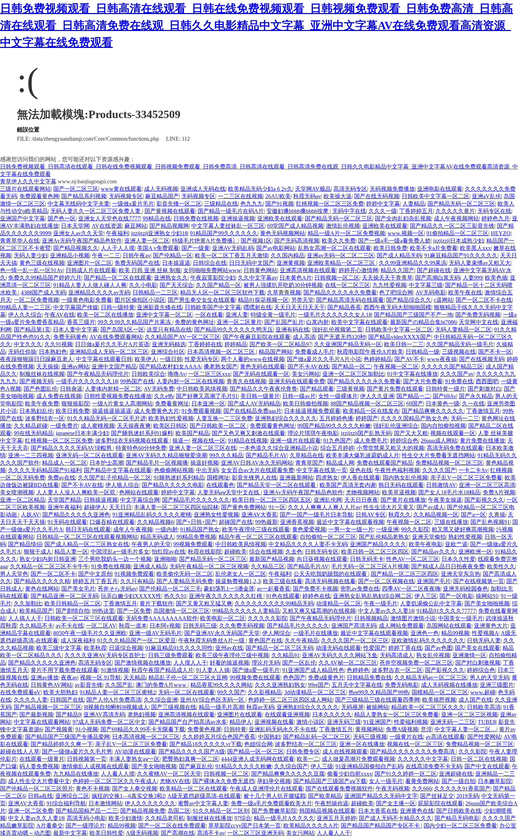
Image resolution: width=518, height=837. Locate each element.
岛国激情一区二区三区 (181, 611)
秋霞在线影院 (205, 552)
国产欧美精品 (325, 796)
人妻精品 (413, 204)
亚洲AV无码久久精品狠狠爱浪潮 (166, 455)
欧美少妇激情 (125, 818)
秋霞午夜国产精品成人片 (162, 670)
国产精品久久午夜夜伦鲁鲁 (263, 389)
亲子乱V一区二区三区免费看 (466, 478)
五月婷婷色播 (336, 418)
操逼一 (180, 441)
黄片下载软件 (156, 603)
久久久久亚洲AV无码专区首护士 (105, 655)
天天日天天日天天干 (299, 307)
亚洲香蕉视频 (297, 522)
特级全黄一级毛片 (273, 315)
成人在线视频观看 (345, 751)
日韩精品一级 (422, 352)
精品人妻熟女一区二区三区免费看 (396, 714)
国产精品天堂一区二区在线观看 (277, 485)
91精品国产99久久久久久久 (224, 233)
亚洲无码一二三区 (452, 722)
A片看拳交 (49, 826)
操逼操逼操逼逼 (111, 411)
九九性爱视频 (389, 285)
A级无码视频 (142, 833)
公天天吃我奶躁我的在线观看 (331, 574)
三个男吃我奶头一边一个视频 (115, 559)
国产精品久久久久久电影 (173, 485)
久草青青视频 (284, 292)
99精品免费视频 (196, 537)
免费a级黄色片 (326, 677)
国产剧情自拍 (73, 611)
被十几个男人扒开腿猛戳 (274, 796)
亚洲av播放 (44, 677)
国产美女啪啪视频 (487, 603)
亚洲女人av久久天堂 (78, 233)
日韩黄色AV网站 (51, 685)
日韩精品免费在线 (369, 677)
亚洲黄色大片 (491, 626)
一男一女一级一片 (351, 529)
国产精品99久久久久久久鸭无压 (233, 329)
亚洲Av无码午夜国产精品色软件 (82, 241)
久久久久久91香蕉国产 (462, 789)
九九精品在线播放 (75, 774)
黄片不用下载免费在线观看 (64, 670)
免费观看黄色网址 (272, 426)
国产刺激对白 (484, 389)
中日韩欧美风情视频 (202, 389)
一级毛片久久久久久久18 (87, 381)
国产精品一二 (413, 396)
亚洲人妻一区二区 (146, 241)
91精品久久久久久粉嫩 (243, 766)
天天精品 (134, 677)
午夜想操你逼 (332, 803)
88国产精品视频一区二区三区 (367, 404)
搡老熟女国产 (221, 366)
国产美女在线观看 (477, 648)
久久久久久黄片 (455, 211)
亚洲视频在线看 (274, 722)
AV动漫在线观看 (135, 751)
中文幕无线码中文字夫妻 (79, 204)
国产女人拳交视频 (134, 789)
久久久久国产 (439, 470)
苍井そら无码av (117, 589)
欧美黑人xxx (475, 248)
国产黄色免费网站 (243, 507)
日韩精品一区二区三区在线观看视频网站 (87, 537)
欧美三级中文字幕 (58, 648)
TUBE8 (487, 722)
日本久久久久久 (332, 714)
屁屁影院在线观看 (440, 803)
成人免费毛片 (371, 441)
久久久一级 (383, 211)
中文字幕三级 (426, 285)
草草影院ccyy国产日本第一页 (244, 826)
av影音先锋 (89, 685)
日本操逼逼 (176, 263)
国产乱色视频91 (490, 522)
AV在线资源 (107, 226)
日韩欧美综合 (148, 374)
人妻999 (472, 278)
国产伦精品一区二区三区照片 (36, 789)
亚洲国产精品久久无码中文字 (381, 796)
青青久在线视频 (246, 381)
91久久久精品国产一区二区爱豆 (136, 640)
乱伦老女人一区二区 (240, 574)
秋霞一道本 (133, 626)
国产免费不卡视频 (315, 589)
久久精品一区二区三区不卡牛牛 (49, 566)
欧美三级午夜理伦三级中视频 (232, 655)
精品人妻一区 (71, 552)
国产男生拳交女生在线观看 (201, 300)
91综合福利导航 (66, 803)
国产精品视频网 (169, 226)
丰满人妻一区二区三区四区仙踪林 (176, 507)
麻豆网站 (135, 226)
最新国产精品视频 (271, 559)
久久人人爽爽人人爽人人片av (324, 507)
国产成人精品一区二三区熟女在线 (86, 544)
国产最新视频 (36, 714)
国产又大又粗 (411, 433)
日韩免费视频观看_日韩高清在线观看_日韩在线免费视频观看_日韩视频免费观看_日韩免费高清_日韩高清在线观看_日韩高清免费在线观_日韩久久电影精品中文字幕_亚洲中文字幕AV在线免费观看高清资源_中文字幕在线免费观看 (256, 25)
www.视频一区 (406, 233)
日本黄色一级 (443, 404)
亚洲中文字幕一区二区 (164, 315)
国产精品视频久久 (75, 248)
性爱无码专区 (201, 359)
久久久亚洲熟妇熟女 (280, 685)
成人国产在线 (475, 700)
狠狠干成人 (38, 552)
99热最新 (266, 522)
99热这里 (103, 611)
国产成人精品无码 (399, 255)
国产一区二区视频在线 (386, 581)
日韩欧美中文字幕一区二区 (435, 196)
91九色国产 (337, 441)
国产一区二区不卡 (53, 574)
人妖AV (30, 515)
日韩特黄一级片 (445, 389)
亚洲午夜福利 (64, 507)
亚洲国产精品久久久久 (378, 544)
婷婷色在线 (316, 596)
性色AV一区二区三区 (412, 559)
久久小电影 (143, 285)
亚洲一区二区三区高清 (487, 485)
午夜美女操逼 (445, 500)
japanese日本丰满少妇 (82, 433)
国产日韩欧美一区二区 (218, 426)
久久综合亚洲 (161, 700)
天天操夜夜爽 (134, 426)
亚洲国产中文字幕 (22, 218)
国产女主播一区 (395, 803)
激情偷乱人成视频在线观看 (95, 766)
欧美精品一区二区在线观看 (193, 789)
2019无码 (467, 796)
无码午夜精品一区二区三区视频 (208, 566)
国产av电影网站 (275, 248)
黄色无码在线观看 (262, 366)
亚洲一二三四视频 (30, 455)
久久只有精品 (137, 581)
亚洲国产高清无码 (353, 626)
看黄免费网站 (422, 781)
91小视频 (86, 729)
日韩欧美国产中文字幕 (213, 307)
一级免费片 (64, 426)
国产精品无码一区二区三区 (461, 204)
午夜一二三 (106, 255)
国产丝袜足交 (437, 796)
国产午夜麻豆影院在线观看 (256, 337)
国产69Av (444, 396)
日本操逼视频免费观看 (312, 411)
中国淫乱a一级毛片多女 (120, 552)
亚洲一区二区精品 (22, 500)
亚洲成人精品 (150, 566)
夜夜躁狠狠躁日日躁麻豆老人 (36, 359)
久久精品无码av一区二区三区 (430, 677)
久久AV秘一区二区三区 (348, 663)
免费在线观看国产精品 (385, 463)
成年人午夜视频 (133, 529)
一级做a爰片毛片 (133, 204)
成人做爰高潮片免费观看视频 (358, 759)
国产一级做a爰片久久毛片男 (77, 751)
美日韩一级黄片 (260, 396)
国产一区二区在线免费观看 (172, 826)
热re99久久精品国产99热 (379, 692)
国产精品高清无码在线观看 (350, 300)
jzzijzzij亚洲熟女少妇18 (159, 233)
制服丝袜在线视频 (41, 374)
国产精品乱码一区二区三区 (317, 737)
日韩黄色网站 (260, 270)
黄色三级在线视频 (41, 263)
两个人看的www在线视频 (252, 359)
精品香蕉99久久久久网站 (221, 685)
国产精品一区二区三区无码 (279, 648)
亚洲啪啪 (165, 559)
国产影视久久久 (484, 500)
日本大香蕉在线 (377, 811)
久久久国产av (457, 374)
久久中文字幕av (257, 278)
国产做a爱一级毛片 (256, 670)
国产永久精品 (476, 396)
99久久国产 (231, 692)
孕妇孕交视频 (274, 781)
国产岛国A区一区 (122, 329)
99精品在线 (157, 218)
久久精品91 (285, 655)
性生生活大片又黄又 (388, 507)
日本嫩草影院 (495, 781)
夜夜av (69, 677)
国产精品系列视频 (83, 196)
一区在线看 (209, 315)
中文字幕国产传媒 (75, 307)
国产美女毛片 (78, 589)
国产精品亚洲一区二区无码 (64, 596)
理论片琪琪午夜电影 (313, 433)
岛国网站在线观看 (448, 626)
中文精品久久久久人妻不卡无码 (308, 544)
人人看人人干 (334, 833)
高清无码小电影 (86, 818)
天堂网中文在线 (478, 322)
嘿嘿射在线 (257, 307)
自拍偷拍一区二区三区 (328, 537)
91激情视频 (115, 670)
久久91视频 (58, 344)
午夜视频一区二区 (396, 366)
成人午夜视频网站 (456, 218)
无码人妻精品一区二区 (463, 329)
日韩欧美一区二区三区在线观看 (83, 618)
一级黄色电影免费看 (86, 300)
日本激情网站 (105, 803)
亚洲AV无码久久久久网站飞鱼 (339, 655)
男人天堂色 (14, 574)
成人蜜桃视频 (98, 426)
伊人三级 (321, 766)
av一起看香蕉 (273, 589)
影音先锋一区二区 (179, 204)
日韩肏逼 (71, 389)
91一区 (277, 507)
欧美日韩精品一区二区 (72, 603)
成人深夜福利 (77, 640)
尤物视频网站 (363, 492)
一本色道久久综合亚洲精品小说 (278, 448)
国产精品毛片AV (266, 455)
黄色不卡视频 (93, 789)
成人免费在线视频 (58, 396)
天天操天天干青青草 (387, 278)
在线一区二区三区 (347, 285)
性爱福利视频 (411, 722)
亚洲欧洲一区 (475, 552)
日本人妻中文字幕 (75, 329)
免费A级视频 (402, 729)
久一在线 (473, 404)
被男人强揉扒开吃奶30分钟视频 (282, 285)
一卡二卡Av (473, 470)
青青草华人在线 (19, 241)
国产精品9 (68, 714)
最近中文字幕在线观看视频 (350, 522)
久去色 (293, 552)
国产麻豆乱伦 (196, 766)
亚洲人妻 (237, 315)
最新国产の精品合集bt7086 (423, 322)
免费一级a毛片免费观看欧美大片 (271, 803)
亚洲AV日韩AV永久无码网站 (257, 463)
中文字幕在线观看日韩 (104, 359)
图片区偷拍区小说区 (140, 300)
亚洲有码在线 (292, 329)
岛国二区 (179, 811)
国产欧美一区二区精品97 (280, 344)
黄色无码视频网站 (282, 233)
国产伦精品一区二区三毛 (170, 589)
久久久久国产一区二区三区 (355, 640)
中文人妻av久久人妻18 (386, 611)
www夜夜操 (442, 359)
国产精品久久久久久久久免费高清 (413, 751)
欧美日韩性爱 (106, 833)
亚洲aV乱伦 (486, 196)
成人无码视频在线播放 (449, 685)
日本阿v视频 (164, 626)
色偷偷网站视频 (173, 470)
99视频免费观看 (193, 544)
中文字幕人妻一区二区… (465, 729)
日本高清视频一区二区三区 (221, 352)
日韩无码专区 (322, 552)
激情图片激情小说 (413, 618)
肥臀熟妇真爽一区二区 (190, 759)
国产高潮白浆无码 (437, 278)
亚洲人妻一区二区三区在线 (202, 448)
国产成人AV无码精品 (254, 404)
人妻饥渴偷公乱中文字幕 (431, 603)
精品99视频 (455, 633)
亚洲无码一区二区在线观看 (89, 455)
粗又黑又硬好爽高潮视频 (463, 529)
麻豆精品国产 (162, 196)
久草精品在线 (306, 455)
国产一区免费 (134, 611)
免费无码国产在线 (137, 263)
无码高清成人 (397, 655)
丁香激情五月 (483, 411)
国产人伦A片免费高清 (113, 700)
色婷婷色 (358, 670)
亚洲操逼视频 (238, 218)
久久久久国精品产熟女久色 (414, 418)
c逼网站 (443, 300)
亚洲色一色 (425, 633)
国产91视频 (279, 204)
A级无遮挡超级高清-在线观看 (204, 796)
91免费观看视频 (201, 411)
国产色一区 (62, 218)
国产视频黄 (59, 729)
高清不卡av (211, 833)
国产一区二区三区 (75, 189)
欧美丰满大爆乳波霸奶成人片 (362, 455)
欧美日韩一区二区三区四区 (375, 552)
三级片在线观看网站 (25, 189)
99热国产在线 (137, 381)
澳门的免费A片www (162, 685)
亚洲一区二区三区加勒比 (353, 374)
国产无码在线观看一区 (261, 374)
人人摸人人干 (190, 663)
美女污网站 (306, 374)
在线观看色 (220, 485)
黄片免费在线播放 (482, 441)
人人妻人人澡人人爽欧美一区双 (76, 492)
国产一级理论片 (85, 826)
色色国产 (294, 677)
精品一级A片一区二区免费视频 (346, 233)
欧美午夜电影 (426, 544)
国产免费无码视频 (477, 315)
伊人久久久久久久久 (150, 803)
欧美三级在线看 (282, 581)
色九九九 (251, 204)
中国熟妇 (269, 737)
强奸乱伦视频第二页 (337, 329)
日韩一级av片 (299, 396)
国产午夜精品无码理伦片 (98, 374)
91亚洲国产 (377, 722)
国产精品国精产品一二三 (87, 811)
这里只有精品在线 (169, 329)
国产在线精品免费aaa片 (252, 411)
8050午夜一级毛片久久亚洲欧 (90, 633)
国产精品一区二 (351, 366)
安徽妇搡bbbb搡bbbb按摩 (298, 211)
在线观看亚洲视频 (287, 714)
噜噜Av (177, 374)
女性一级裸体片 (338, 396)
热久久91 (175, 596)
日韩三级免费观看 (170, 655)
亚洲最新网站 (296, 478)
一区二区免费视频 (36, 300)
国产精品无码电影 (457, 818)
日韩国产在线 (67, 700)
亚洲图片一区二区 (89, 263)
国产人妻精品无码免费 (184, 581)
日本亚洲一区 (208, 404)
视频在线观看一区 (452, 433)
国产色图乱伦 (40, 389)
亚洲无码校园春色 (465, 589)
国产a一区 (473, 515)
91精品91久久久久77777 (446, 611)
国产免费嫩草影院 (274, 811)
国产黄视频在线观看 (169, 211)
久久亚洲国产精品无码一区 (348, 344)
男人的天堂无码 (489, 677)
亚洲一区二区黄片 (239, 322)
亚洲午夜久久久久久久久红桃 (226, 596)
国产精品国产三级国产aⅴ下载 (329, 781)
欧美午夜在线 (465, 292)
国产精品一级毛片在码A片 (231, 211)
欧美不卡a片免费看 (433, 248)
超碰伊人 (95, 507)
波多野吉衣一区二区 (397, 670)
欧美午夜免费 (42, 404)
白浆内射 (317, 322)
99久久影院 (415, 529)
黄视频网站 (369, 729)
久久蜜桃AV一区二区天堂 (169, 774)
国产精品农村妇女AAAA (170, 366)
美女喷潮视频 (17, 492)
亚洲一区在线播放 (361, 744)
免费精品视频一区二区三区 (449, 463)
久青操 (496, 515)
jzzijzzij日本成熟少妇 (458, 241)
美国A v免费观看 (158, 248)
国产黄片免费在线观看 (395, 389)
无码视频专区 (126, 196)
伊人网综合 (276, 633)
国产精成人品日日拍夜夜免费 (448, 566)
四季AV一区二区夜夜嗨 (411, 589)
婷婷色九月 (495, 218)
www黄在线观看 (121, 189)
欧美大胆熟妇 (60, 692)
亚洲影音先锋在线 (159, 307)
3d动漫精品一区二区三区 (315, 692)
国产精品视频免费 (142, 811)
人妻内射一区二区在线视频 (190, 381)
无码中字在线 (349, 211)
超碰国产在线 (236, 522)
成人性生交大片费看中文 (39, 781)
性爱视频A (485, 633)
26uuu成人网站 (439, 441)
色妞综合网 (258, 744)
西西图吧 (487, 381)
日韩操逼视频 (101, 500)
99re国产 (318, 685)
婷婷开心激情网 (358, 270)
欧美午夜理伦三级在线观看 (256, 529)
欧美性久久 (501, 566)
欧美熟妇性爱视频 (170, 418)
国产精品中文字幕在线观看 (118, 470)
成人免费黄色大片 (156, 411)
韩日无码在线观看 (401, 485)
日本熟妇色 (53, 352)
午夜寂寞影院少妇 (212, 278)
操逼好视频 (204, 463)
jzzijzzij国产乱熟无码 (366, 433)
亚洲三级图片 (497, 685)
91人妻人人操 (213, 670)
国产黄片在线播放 (403, 500)
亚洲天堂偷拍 (429, 537)
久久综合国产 (291, 766)
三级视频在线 (459, 352)
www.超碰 (482, 692)
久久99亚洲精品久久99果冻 (412, 263)
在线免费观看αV (20, 692)
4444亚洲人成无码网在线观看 (257, 759)
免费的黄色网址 (194, 322)
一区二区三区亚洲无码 (255, 833)
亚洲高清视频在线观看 (308, 270)
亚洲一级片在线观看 (295, 441)
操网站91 (487, 596)
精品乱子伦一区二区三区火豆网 (187, 677)
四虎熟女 (327, 478)
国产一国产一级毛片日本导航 (316, 515)
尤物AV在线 (175, 781)
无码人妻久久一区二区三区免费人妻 (96, 211)
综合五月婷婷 (337, 448)
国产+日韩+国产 (196, 522)
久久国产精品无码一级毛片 (460, 344)
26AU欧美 (278, 196)
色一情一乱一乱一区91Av (31, 270)
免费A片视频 (499, 492)
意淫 (426, 729)
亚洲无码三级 (344, 722)
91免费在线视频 (111, 566)
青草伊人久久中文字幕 (28, 181)
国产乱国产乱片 (284, 322)
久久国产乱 (119, 685)
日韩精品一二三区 (155, 292)
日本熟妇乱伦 (36, 411)
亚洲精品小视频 (70, 255)
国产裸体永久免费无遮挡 (223, 781)
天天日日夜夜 (361, 500)
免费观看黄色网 (39, 196)
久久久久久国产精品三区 (452, 366)
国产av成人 (430, 507)
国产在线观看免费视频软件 (339, 789)
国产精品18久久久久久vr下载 (205, 744)
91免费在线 (459, 381)
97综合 (242, 818)
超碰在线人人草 (19, 751)
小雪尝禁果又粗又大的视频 (390, 448)
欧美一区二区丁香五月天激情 (231, 255)
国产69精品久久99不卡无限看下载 (142, 729)
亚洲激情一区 (469, 655)
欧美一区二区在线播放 (105, 315)
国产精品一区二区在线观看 (118, 278)
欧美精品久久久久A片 (310, 826)
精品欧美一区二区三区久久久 (427, 707)
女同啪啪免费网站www (212, 270)
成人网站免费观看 (401, 626)
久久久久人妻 (31, 700)
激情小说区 (310, 722)
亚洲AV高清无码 (104, 714)
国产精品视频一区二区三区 (47, 707)
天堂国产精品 (64, 500)
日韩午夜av (136, 255)
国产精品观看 (317, 389)
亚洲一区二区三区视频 (469, 714)
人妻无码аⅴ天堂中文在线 (229, 492)
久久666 (422, 789)
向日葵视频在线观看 (322, 559)
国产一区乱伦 (299, 663)
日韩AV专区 (371, 515)
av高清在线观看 (445, 737)
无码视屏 (352, 707)
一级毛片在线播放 (315, 633)
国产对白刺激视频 (477, 663)
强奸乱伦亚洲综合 (395, 426)
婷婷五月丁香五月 (95, 581)
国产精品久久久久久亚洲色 (76, 515)
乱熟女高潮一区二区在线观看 (334, 248)
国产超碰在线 (434, 270)
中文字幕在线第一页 (321, 470)
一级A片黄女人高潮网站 (122, 404)
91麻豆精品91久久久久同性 (179, 648)
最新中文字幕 (70, 833)
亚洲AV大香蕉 (259, 515)
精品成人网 (340, 463)
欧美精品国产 (36, 611)
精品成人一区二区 (64, 463)
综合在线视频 (266, 552)
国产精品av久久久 (433, 552)
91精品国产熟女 (200, 529)
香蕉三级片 (81, 322)
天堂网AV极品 (313, 189)
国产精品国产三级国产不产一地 (413, 315)
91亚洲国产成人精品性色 (313, 670)
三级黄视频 (350, 389)
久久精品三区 (268, 566)
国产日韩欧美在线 (458, 811)
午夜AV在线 (59, 315)
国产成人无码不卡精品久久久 (395, 818)
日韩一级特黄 (118, 307)
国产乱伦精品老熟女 (384, 537)
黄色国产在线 (265, 640)
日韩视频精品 (371, 618)
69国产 (414, 404)
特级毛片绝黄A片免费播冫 (205, 241)
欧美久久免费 (339, 241)
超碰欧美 (235, 552)
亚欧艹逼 (456, 544)
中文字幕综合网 (140, 500)
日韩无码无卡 (367, 559)
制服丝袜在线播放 (209, 818)
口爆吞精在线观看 (112, 522)
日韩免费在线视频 (195, 218)
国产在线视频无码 (481, 359)
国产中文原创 (95, 574)
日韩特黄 (235, 729)
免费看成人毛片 (314, 352)
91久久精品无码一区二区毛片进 (106, 418)
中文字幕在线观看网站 (42, 722)
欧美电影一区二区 (222, 618)
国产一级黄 (195, 248)
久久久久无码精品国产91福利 (44, 470)
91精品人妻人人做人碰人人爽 (90, 285)
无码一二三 (465, 418)
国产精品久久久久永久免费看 (340, 292)
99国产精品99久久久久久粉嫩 (334, 426)
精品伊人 (240, 722)
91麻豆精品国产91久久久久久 (461, 255)
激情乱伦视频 (343, 226)
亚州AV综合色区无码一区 (213, 700)
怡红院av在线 (168, 552)
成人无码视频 (161, 189)
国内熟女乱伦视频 (405, 478)
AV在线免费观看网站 (116, 337)
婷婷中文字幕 (383, 204)
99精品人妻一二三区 (25, 307)
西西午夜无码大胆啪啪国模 (397, 307)
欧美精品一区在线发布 (371, 411)
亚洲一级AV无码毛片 (155, 633)
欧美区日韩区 (170, 426)
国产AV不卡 (409, 359)
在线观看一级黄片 (41, 759)
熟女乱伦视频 (433, 655)
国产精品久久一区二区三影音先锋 (452, 226)
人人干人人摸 (118, 248)
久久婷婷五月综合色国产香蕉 (218, 737)
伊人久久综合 (25, 315)
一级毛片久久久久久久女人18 (334, 315)
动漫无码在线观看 (338, 648)
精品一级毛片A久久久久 (284, 818)
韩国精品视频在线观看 (327, 811)
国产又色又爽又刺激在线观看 (248, 433)
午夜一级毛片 (380, 603)
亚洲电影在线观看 (439, 189)
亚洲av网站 (75, 366)
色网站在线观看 (139, 492)
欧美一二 (308, 759)
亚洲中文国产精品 (114, 366)
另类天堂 (302, 300)
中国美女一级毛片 (460, 618)
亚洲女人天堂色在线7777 (109, 218)
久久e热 (163, 396)
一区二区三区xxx (209, 374)
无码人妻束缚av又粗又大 (480, 263)
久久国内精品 (287, 255)
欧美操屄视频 (439, 700)
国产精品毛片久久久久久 (298, 626)
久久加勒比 (28, 603)
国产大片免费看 (423, 381)
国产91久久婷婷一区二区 (406, 774)
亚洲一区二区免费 (30, 811)
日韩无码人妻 (484, 640)
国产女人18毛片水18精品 (449, 492)
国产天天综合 (176, 285)
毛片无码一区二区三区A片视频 (370, 566)
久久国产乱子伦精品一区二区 (114, 478)
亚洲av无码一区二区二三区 (340, 255)
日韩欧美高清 (484, 707)
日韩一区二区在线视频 (479, 759)
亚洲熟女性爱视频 (216, 515)
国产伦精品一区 (172, 255)
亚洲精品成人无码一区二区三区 (108, 352)
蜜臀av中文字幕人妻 (203, 803)
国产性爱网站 (484, 737)
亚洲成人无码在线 (203, 189)
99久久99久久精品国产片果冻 (135, 322)
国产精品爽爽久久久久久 (433, 411)
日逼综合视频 (126, 648)
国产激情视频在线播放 (143, 663)
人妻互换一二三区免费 (224, 418)
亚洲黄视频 (291, 263)
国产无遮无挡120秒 (342, 337)
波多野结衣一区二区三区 (306, 744)
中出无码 (207, 470)
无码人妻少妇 (31, 255)
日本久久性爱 (458, 559)
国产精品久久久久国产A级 (192, 751)
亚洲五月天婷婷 (336, 818)
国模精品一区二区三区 (440, 692)
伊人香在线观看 (360, 478)
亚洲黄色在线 (417, 811)
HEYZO (501, 233)
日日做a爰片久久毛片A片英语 (112, 344)
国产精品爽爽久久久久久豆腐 (288, 774)
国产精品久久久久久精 (42, 581)
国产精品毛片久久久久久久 (196, 500)
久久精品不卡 (36, 626)
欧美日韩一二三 (404, 344)
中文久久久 (28, 344)
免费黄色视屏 (204, 729)
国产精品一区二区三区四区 (404, 574)
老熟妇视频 (142, 714)
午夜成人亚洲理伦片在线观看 (266, 789)
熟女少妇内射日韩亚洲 (47, 559)
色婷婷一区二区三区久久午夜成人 (115, 781)
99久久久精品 (226, 455)
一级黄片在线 (406, 737)
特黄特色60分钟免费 (141, 448)
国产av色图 (438, 648)
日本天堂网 (75, 226)
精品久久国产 (397, 270)
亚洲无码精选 (169, 344)
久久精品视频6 (155, 522)
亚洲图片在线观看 (239, 714)
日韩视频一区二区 (336, 278)
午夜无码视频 (392, 789)
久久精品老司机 (164, 818)
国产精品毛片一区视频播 (157, 463)
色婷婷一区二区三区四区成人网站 (290, 700)
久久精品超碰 (31, 426)
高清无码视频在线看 (330, 581)
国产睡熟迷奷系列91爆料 (142, 433)
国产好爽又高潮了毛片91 (207, 396)
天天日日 (120, 507)
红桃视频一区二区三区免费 (330, 204)
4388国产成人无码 (43, 292)
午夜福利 (117, 233)
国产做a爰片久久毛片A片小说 (324, 359)
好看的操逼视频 (229, 663)
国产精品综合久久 (408, 300)
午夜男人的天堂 (151, 544)
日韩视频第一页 (86, 759)
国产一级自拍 (458, 781)
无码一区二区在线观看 (186, 692)
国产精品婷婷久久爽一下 (62, 744)
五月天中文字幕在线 (357, 685)
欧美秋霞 (95, 648)
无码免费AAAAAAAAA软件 (162, 618)
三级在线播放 (451, 522)
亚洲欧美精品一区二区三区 (341, 263)
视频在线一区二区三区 (415, 744)
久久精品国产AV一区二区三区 (182, 337)
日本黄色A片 (295, 278)
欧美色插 (496, 278)
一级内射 (166, 529)
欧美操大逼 (337, 196)
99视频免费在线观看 (255, 677)
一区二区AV (101, 626)
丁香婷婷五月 (416, 211)
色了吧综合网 (396, 292)
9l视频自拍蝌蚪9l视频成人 (116, 707)
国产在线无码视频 (376, 196)
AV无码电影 (430, 292)
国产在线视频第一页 (478, 581)
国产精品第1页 (32, 329)
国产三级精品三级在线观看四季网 (377, 700)
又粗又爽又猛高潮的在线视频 (319, 611)
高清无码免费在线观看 (455, 448)
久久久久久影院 (267, 618)
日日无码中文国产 (251, 263)
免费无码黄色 (70, 337)
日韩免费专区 (303, 751)
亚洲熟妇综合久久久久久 (286, 418)
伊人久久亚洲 (377, 396)
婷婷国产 (367, 418)
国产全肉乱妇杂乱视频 (403, 218)
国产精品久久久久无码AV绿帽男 (72, 448)
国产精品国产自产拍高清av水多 (187, 722)
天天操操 (47, 366)
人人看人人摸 (118, 774)
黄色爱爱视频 (309, 529)
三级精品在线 (221, 204)
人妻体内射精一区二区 (113, 389)
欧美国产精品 (192, 433)
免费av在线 (61, 478)
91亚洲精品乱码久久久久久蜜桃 (151, 515)
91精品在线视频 (247, 441)
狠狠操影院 (75, 404)
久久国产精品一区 (218, 285)
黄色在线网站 (42, 589)
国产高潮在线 (178, 833)
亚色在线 (361, 470)
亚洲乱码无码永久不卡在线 (282, 729)
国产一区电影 (456, 596)
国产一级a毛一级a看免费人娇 (394, 241)
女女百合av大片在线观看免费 (257, 470)
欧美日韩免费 (390, 248)
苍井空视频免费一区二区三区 (416, 663)
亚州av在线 (229, 648)
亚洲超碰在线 (456, 774)
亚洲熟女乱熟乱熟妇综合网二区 (372, 596)
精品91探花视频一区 (263, 300)
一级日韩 (171, 359)
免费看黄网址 (172, 404)
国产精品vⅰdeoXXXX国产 (399, 337)
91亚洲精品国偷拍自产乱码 (369, 766)
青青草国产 (309, 463)
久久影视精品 (265, 692)
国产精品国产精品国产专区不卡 (381, 826)
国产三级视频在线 (173, 707)
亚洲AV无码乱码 (233, 248)
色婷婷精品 (378, 359)
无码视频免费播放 (392, 189)
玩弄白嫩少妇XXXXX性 (131, 596)
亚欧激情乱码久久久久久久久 (427, 640)
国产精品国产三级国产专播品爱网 (67, 737)
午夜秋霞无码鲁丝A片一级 (212, 640)
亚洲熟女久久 (171, 278)
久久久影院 (472, 751)
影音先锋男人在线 (254, 478)
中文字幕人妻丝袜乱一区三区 (228, 226)
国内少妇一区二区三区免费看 (460, 826)
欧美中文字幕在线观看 (359, 322)
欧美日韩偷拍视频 (305, 404)
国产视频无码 (36, 381)
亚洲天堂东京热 (460, 574)
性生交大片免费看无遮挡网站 (438, 455)
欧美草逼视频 (399, 492)
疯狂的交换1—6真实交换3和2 (128, 796)
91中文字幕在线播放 (412, 374)
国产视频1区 (256, 241)
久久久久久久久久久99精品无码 (274, 603)
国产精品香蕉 (344, 307)
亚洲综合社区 (168, 352)
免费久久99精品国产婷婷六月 (44, 278)
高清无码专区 (350, 189)
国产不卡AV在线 (308, 366)
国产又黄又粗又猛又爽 (204, 603)
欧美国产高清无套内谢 (348, 485)
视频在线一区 (209, 441)
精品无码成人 (157, 537)
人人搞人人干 (25, 618)
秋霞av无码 (260, 707)
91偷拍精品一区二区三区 (457, 233)
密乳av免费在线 (360, 589)
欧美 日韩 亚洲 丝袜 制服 (150, 270)
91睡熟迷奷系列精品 (179, 478)
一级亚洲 (387, 529)
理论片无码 (266, 663)
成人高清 (304, 337)
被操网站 (377, 707)
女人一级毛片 (386, 781)
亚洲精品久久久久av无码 (99, 292)
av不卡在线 (70, 626)
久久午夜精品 (302, 640)
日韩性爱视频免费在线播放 (118, 396)
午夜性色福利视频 (397, 470)
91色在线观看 (283, 596)
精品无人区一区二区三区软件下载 (222, 292)
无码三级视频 (370, 737)
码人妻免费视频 (39, 766)
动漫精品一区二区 (338, 603)
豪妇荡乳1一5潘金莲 (229, 589)
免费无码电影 (402, 685)
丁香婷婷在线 (205, 344)
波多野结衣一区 (44, 418)
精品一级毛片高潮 (221, 707)
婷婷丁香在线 (405, 648)
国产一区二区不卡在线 (484, 300)
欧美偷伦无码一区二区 (184, 574)
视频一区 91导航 (100, 677)
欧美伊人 (146, 359)
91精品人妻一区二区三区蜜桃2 (118, 692)
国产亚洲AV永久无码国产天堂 (222, 633)
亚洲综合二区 (72, 796)
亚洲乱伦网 (328, 500)
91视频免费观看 (134, 574)
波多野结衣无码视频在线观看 (132, 441)
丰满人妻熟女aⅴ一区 (134, 759)
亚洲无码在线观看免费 (297, 381)
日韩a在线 (40, 796)
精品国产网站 (275, 352)
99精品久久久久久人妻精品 (246, 611)
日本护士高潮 (106, 463)
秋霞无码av (307, 196)
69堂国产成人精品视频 (295, 226)
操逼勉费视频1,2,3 (237, 581)
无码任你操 (22, 352)
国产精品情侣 (25, 544)
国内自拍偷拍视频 (443, 426)
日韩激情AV (441, 485)
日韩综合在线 (210, 263)
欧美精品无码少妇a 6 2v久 (260, 189)
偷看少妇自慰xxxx (349, 774)
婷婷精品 (235, 344)
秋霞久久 (399, 515)
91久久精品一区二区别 (221, 811)
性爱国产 (374, 648)
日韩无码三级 (200, 626)
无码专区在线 (494, 211)
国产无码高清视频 (296, 241)
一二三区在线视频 (240, 196)
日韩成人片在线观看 (91, 270)
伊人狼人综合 (122, 485)
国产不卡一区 (495, 352)
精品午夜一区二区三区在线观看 (257, 537)
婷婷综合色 (404, 441)
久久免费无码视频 (241, 626)
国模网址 (218, 478)
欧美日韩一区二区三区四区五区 (271, 500)
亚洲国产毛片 (434, 581)
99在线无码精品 (33, 433)
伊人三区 (425, 596)
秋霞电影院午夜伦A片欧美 (370, 352)
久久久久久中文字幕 (422, 759)
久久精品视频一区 (435, 515)
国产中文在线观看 (487, 766)
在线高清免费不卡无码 (434, 766)
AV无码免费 (159, 389)
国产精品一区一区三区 (255, 751)
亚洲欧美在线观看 (279, 218)
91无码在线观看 (67, 522)
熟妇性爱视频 (465, 537)
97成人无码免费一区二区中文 (109, 722)
